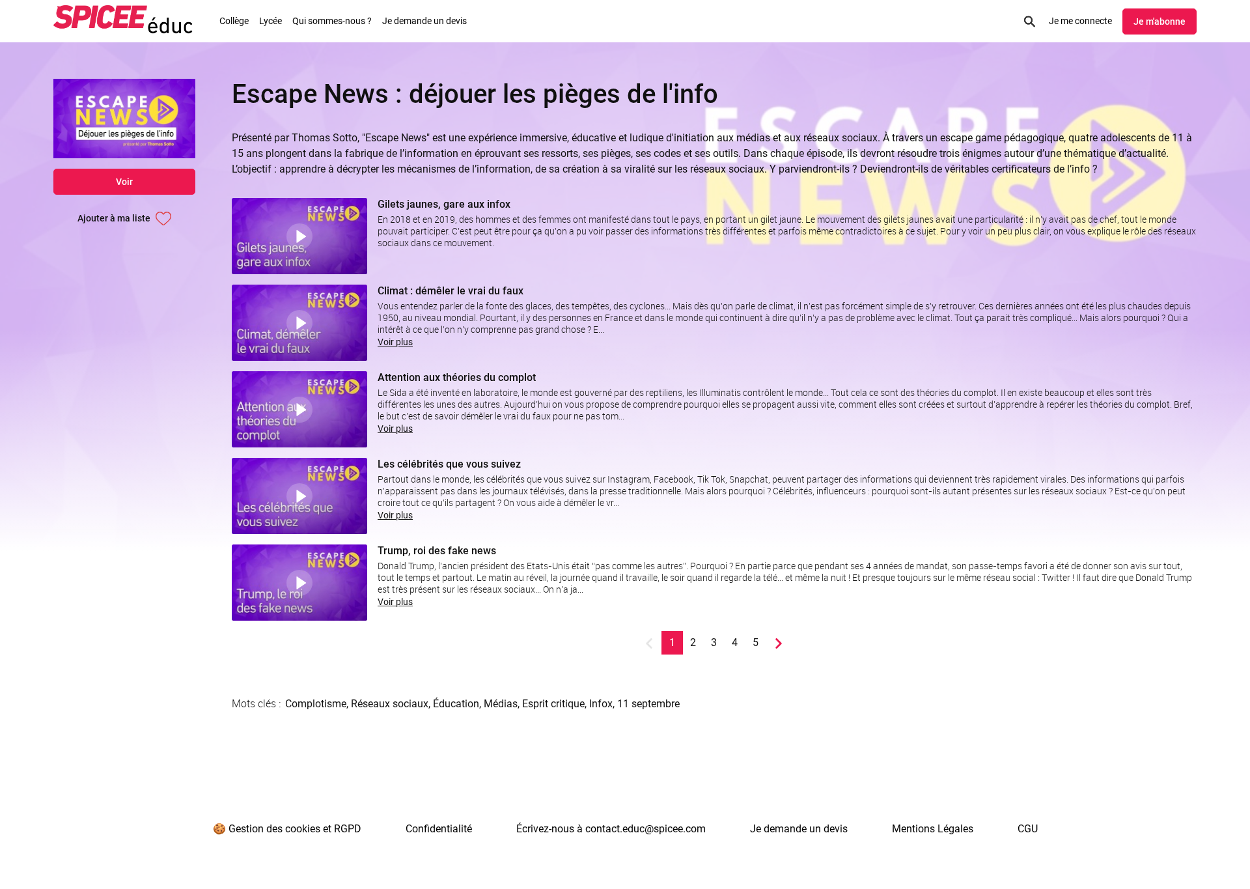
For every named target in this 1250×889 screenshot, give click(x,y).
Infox (601, 704)
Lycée (270, 21)
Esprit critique (553, 704)
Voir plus (395, 342)
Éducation (456, 704)
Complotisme (315, 704)
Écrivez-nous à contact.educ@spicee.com (611, 829)
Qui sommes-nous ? (332, 21)
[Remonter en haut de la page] (1190, 855)
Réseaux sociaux (389, 704)
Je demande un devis (424, 21)
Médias (501, 704)
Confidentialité (439, 829)
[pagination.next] (779, 643)
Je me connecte (1080, 21)
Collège (234, 21)
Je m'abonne (1159, 21)
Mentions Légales (932, 829)
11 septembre (648, 704)
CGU (1028, 829)
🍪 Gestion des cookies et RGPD (287, 829)
